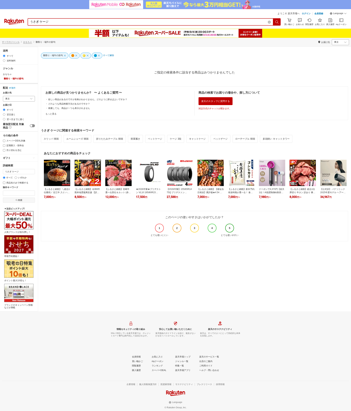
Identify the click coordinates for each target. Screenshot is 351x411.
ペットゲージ (220, 138)
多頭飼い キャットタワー (276, 138)
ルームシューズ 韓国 (77, 138)
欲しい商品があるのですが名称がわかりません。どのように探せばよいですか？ (87, 99)
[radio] (4, 56)
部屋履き (135, 138)
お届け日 (7, 105)
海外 (13, 88)
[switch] (32, 125)
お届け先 (7, 93)
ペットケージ (155, 138)
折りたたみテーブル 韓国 (109, 138)
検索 (20, 200)
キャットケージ (197, 138)
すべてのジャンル (11, 42)
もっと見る (51, 114)
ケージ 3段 (175, 138)
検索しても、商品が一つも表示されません (69, 108)
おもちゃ (27, 42)
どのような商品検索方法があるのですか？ (69, 104)
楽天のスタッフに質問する (215, 101)
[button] (338, 14)
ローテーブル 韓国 (245, 138)
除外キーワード (10, 187)
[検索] (277, 22)
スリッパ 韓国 (51, 138)
